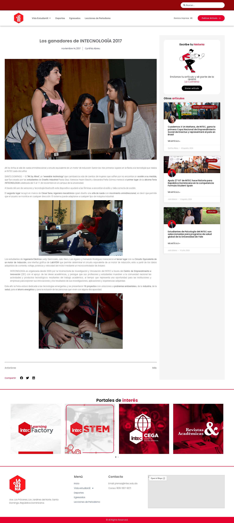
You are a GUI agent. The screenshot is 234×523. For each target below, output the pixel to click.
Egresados (79, 497)
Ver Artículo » (174, 141)
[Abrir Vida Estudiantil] (50, 18)
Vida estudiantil (82, 488)
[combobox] (203, 5)
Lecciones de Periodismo (87, 501)
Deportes (79, 492)
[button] (21, 377)
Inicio (76, 483)
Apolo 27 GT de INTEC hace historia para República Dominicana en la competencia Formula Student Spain (191, 183)
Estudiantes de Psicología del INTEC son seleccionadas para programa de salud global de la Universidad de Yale (190, 234)
